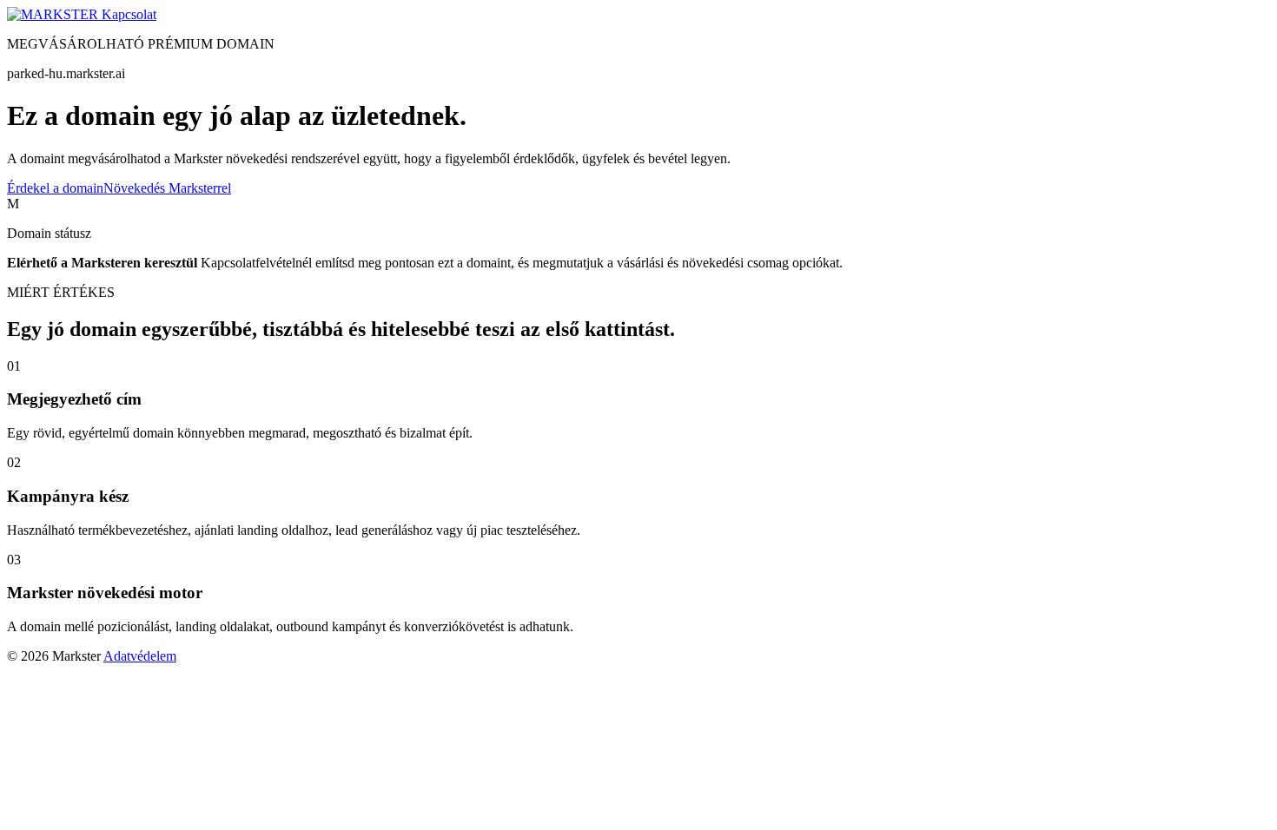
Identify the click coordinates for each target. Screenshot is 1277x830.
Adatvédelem (139, 656)
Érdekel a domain (55, 188)
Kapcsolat (129, 14)
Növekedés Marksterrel (167, 188)
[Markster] (54, 14)
